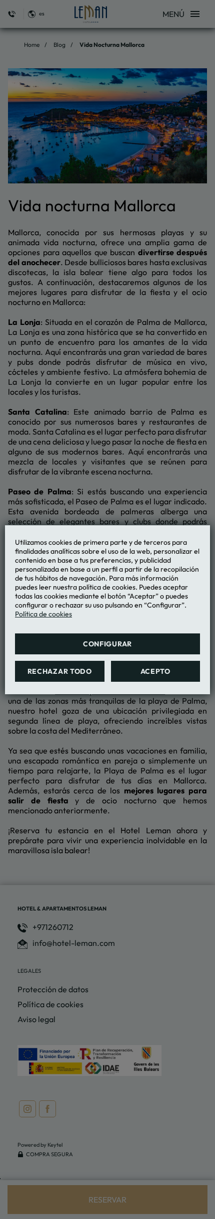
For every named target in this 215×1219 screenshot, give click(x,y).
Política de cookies (43, 614)
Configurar (107, 643)
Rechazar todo (60, 671)
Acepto (155, 671)
